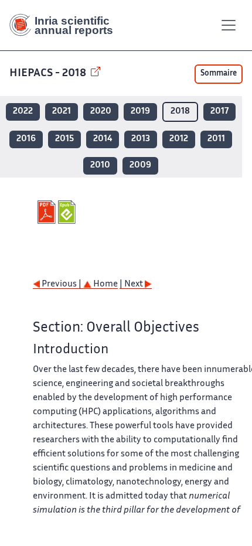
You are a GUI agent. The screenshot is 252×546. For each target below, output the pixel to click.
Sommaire (218, 73)
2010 (100, 165)
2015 (64, 139)
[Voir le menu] (228, 25)
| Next (132, 284)
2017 (219, 111)
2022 (23, 111)
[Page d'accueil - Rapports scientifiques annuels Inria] (65, 25)
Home (104, 284)
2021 (61, 111)
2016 (26, 139)
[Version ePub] (68, 212)
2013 (140, 139)
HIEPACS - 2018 (48, 74)
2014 (102, 139)
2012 (178, 139)
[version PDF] (48, 212)
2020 (100, 111)
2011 (216, 139)
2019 (140, 111)
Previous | (61, 284)
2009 (140, 165)
